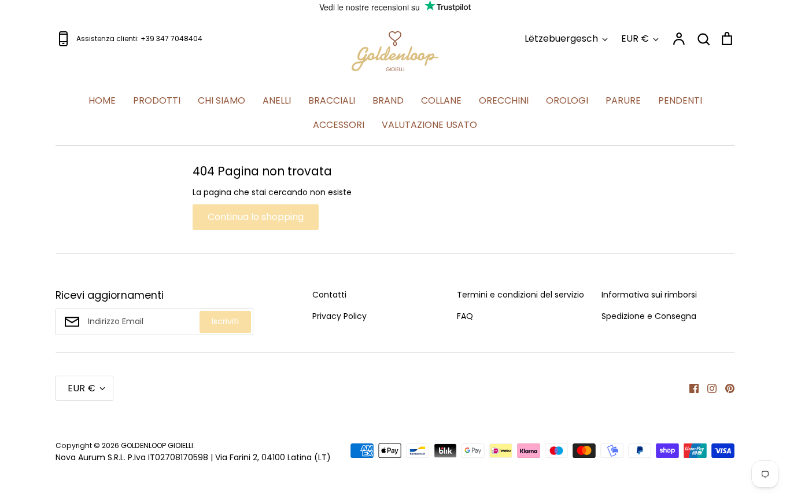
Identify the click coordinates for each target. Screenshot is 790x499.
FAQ (465, 316)
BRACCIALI (331, 100)
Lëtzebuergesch (561, 38)
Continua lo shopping (256, 216)
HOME (102, 100)
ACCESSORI (338, 124)
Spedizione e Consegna (648, 316)
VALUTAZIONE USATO (429, 124)
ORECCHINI (504, 100)
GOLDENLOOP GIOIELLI (157, 445)
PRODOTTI (156, 100)
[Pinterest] (725, 388)
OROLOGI (567, 100)
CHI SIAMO (221, 100)
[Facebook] (690, 388)
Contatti (329, 294)
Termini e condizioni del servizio (520, 294)
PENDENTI (680, 100)
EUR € (635, 38)
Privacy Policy (339, 316)
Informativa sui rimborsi (649, 294)
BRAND (388, 100)
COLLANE (441, 100)
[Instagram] (708, 388)
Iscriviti (225, 321)
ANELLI (277, 100)
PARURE (623, 100)
